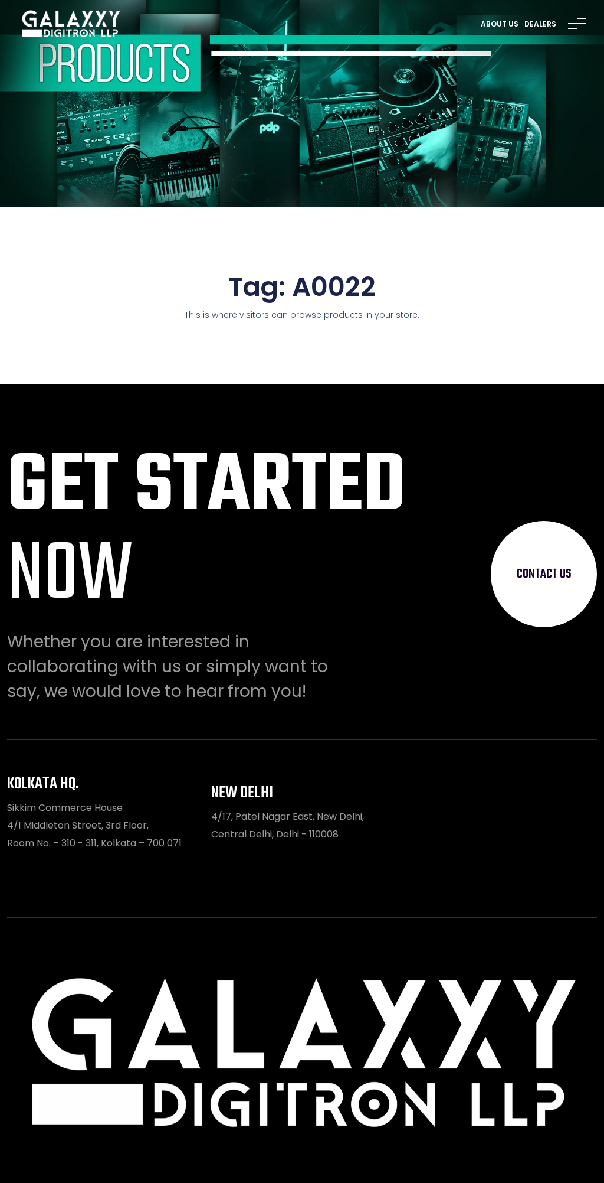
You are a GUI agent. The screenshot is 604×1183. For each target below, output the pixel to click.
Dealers (540, 24)
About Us (499, 24)
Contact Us (544, 574)
